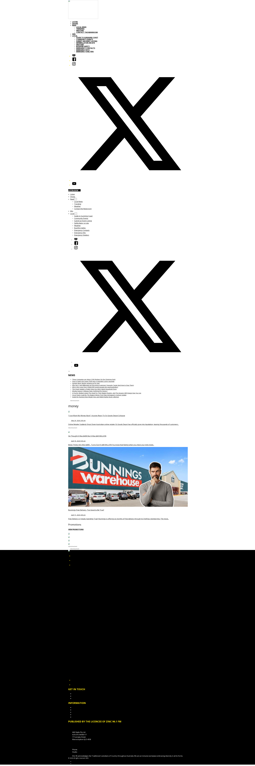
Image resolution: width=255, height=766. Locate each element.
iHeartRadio (76, 764)
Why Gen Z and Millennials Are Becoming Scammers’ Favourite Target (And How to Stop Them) (103, 385)
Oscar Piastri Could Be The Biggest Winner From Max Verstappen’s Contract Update (99, 395)
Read (74, 25)
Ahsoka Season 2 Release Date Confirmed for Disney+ (90, 391)
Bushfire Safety (83, 46)
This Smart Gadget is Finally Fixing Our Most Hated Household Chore (94, 389)
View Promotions (76, 529)
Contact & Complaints (80, 694)
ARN (73, 761)
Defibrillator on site (85, 43)
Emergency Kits (83, 50)
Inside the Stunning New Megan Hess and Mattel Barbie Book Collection (95, 397)
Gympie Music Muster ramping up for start (86, 383)
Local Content (77, 717)
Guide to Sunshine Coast (87, 37)
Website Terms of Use (80, 715)
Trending (80, 29)
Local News (81, 27)
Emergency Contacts (85, 48)
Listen (75, 22)
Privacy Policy (77, 707)
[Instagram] (74, 65)
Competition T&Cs (79, 710)
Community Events (84, 39)
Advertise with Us (78, 696)
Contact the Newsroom (87, 32)
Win (74, 34)
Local (74, 36)
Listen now (73, 190)
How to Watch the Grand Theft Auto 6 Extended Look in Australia (93, 381)
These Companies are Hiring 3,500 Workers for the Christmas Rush (93, 379)
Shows (75, 24)
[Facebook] (74, 61)
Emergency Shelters (85, 51)
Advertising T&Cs (78, 712)
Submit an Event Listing (86, 41)
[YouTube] (74, 185)
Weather (80, 30)
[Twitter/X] (129, 180)
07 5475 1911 (83, 749)
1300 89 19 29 (83, 752)
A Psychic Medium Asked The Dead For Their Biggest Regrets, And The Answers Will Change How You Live (106, 393)
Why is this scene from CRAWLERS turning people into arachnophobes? (95, 387)
